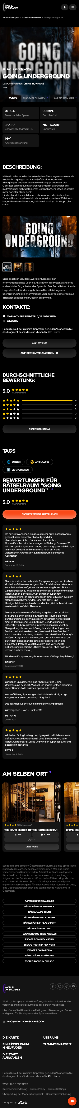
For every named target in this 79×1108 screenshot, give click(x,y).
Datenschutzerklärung (14, 1089)
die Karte (10, 1037)
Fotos (12, 98)
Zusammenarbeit (57, 1044)
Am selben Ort (65, 98)
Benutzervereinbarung (58, 1094)
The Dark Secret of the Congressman (31, 830)
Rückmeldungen (35, 98)
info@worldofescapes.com (25, 1021)
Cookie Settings (57, 1089)
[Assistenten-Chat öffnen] (72, 1101)
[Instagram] (60, 986)
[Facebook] (53, 986)
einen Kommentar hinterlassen (40, 514)
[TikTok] (66, 986)
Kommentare (19, 392)
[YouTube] (73, 986)
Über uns (50, 1037)
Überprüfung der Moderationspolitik (23, 1094)
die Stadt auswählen (12, 1056)
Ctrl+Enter (54, 332)
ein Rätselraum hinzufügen (15, 1046)
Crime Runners (34, 83)
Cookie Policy (37, 1089)
